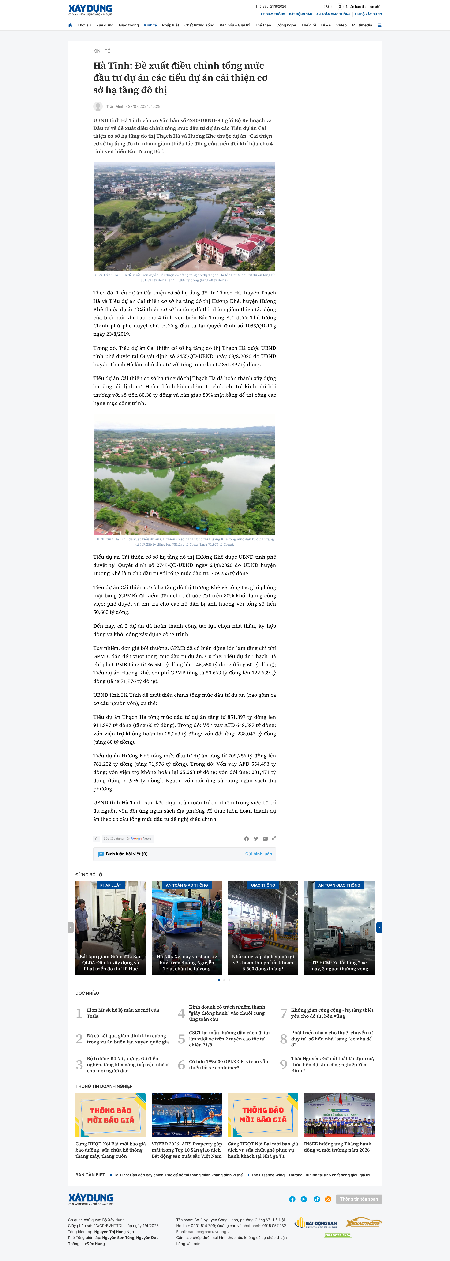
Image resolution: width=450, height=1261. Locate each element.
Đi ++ (326, 25)
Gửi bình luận (258, 854)
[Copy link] (274, 839)
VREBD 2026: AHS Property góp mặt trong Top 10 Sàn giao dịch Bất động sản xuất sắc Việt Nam (187, 1150)
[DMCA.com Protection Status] (338, 1235)
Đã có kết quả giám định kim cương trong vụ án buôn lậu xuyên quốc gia (128, 1039)
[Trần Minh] (98, 106)
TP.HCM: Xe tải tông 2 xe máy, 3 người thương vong (339, 966)
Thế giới (308, 25)
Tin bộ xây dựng (368, 14)
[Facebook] (246, 839)
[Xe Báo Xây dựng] (363, 1222)
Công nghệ (286, 25)
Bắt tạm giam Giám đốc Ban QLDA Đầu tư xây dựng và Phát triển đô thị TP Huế (111, 962)
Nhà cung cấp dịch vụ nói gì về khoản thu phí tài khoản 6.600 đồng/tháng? (263, 962)
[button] (219, 980)
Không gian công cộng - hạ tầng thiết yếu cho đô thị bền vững (332, 1013)
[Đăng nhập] (340, 6)
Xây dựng (105, 25)
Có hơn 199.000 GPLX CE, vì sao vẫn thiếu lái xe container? (228, 1064)
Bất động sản (300, 14)
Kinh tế (150, 25)
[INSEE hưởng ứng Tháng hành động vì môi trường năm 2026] (339, 1115)
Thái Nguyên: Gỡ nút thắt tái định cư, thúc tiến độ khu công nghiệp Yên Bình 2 (332, 1064)
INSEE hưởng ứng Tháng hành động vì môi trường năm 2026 (337, 1147)
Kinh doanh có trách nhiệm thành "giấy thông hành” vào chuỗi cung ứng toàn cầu (227, 1013)
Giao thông (129, 25)
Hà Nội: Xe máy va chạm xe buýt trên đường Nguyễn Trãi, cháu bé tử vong (187, 962)
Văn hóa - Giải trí (235, 25)
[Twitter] (256, 839)
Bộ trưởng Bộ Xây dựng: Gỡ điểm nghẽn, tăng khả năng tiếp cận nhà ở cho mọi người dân (128, 1064)
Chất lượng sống (199, 25)
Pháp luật (170, 25)
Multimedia (362, 25)
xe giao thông (273, 14)
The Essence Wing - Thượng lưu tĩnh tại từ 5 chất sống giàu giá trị (310, 1175)
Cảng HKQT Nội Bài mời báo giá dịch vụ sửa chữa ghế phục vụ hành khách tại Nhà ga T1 (263, 1150)
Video (341, 25)
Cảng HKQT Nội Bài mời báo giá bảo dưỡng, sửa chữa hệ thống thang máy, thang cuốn (110, 1150)
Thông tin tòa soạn (359, 1199)
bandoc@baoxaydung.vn (210, 1231)
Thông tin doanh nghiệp (104, 1086)
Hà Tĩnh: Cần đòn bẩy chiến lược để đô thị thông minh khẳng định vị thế (178, 1175)
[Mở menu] (379, 25)
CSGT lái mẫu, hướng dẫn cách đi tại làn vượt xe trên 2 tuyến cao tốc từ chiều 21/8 (229, 1039)
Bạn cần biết (90, 1175)
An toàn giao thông (333, 14)
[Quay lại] (96, 839)
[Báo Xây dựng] (90, 10)
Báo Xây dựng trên (117, 839)
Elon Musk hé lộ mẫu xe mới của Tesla (123, 1013)
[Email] (265, 839)
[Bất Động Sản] (316, 1223)
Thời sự (84, 25)
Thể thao (263, 25)
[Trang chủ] (70, 25)
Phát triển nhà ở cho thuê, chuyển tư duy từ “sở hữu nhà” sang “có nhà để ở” (332, 1039)
